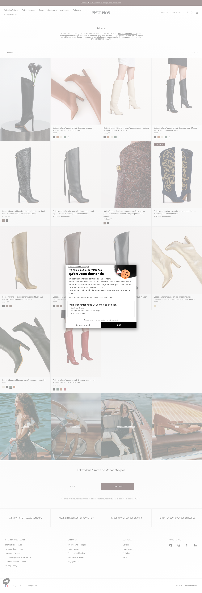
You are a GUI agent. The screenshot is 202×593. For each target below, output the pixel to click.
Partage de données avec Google (86, 311)
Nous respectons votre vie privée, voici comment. (90, 297)
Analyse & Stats (78, 313)
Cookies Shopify (78, 308)
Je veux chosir (83, 325)
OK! (119, 325)
